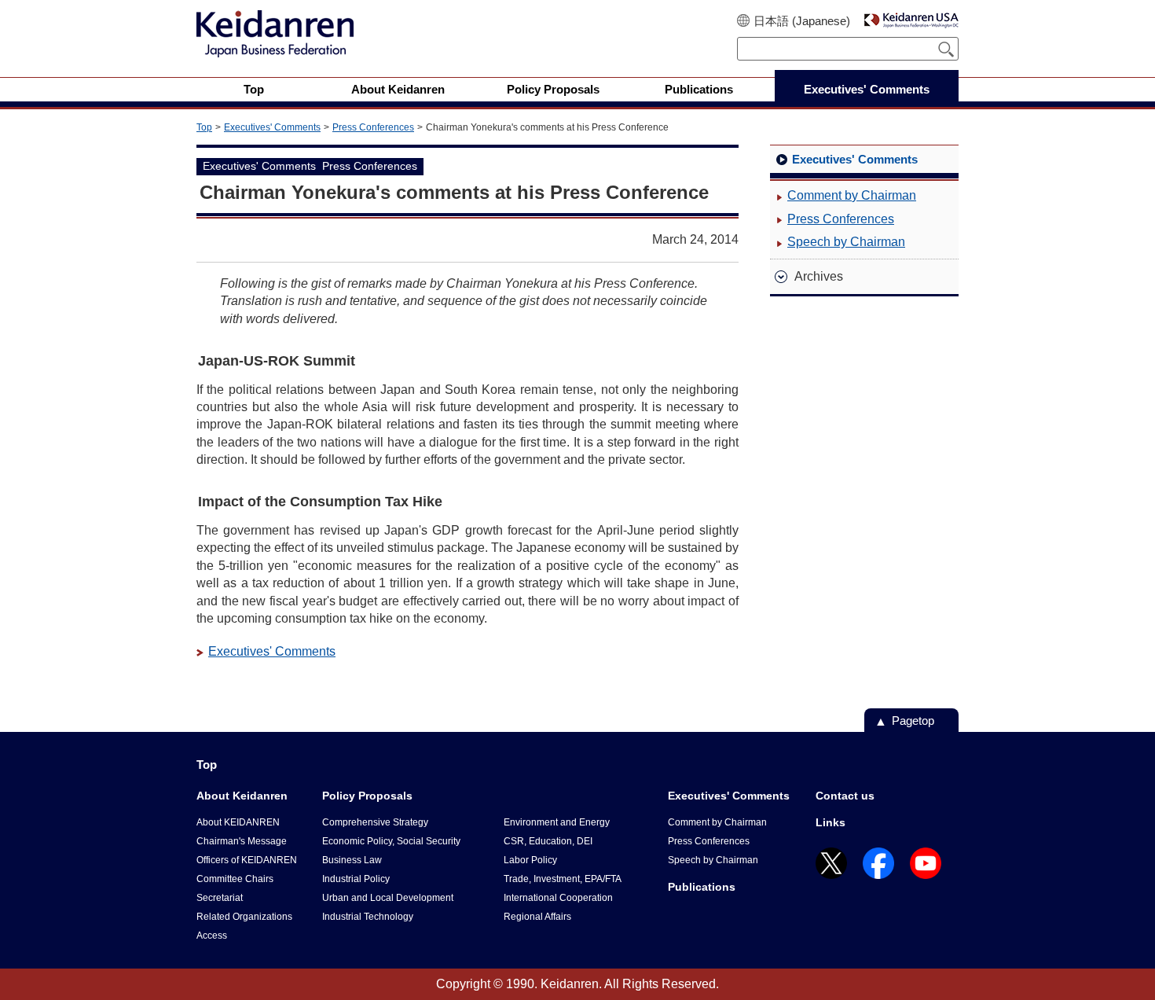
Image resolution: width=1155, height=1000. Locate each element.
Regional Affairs (537, 916)
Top (204, 127)
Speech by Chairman (846, 241)
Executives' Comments (272, 127)
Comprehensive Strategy (375, 822)
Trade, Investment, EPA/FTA (563, 878)
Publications (701, 887)
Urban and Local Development (387, 897)
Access (211, 935)
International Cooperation (558, 897)
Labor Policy (530, 860)
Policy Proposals (367, 795)
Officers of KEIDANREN (246, 860)
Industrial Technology (367, 916)
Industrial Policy (356, 878)
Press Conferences (373, 127)
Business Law (352, 860)
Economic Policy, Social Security (391, 841)
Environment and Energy (557, 822)
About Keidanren (242, 795)
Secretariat (219, 897)
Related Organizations (244, 916)
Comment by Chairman (851, 195)
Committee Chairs (234, 878)
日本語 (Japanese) (802, 21)
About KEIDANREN (238, 822)
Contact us (845, 795)
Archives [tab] (818, 276)
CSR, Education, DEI (548, 841)
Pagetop (913, 720)
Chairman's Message (241, 841)
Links (830, 822)
